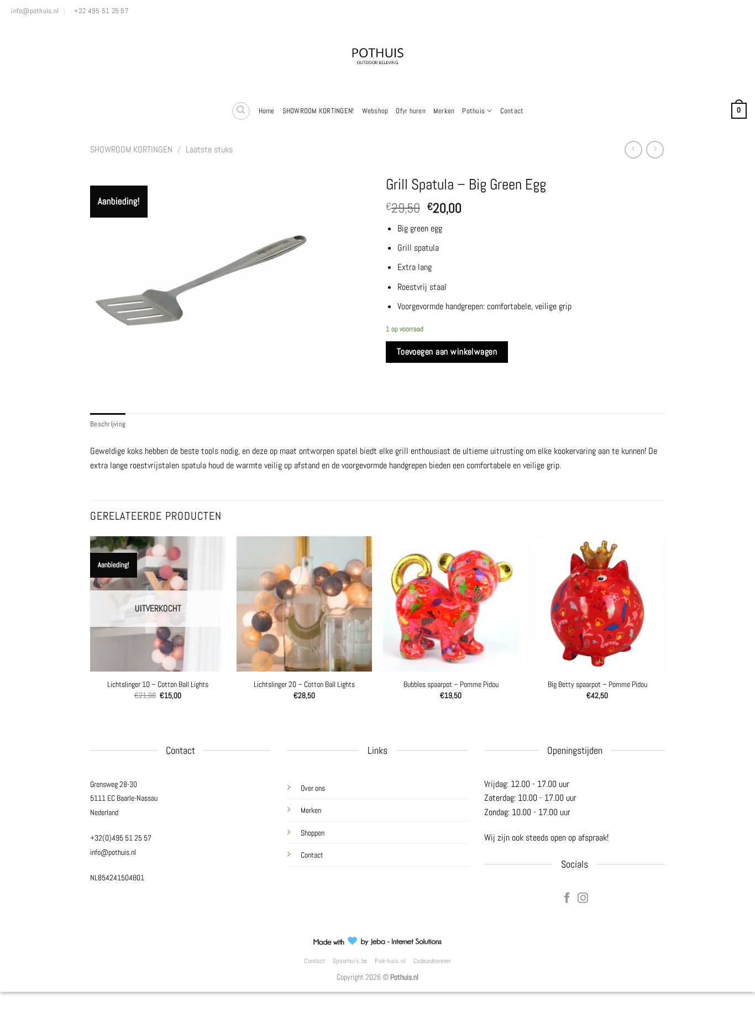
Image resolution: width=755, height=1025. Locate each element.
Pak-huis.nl (390, 961)
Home (267, 110)
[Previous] (90, 633)
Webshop (375, 110)
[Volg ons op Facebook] (566, 898)
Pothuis (473, 110)
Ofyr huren (411, 110)
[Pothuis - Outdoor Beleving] (377, 58)
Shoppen (312, 833)
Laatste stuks (209, 149)
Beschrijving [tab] (107, 424)
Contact (512, 110)
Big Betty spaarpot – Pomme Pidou (597, 684)
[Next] (664, 633)
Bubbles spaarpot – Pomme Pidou (451, 684)
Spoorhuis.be (350, 961)
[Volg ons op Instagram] (582, 898)
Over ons (313, 788)
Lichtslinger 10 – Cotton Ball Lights (157, 684)
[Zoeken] (241, 111)
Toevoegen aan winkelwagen (447, 351)
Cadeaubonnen (432, 961)
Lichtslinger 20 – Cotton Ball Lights (304, 684)
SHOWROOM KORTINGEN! (318, 110)
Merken (444, 110)
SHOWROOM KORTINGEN (131, 149)
